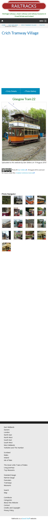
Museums (7, 485)
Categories (8, 500)
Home (3, 25)
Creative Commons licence (24, 173)
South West (8, 442)
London (7, 432)
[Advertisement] (24, 62)
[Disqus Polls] (24, 334)
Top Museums (9, 470)
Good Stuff (26, 518)
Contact (7, 505)
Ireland (6, 458)
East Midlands (13, 25)
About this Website (11, 503)
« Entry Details (11, 91)
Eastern (6, 430)
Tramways (8, 483)
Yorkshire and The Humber (14, 448)
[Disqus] (24, 390)
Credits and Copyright (12, 508)
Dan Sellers (22, 170)
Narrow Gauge (9, 478)
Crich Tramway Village (28, 25)
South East (8, 440)
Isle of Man (8, 460)
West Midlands (9, 445)
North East (8, 435)
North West (8, 437)
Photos (42, 25)
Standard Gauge (10, 475)
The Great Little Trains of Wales (15, 465)
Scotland (7, 452)
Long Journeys (9, 468)
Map (5, 493)
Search (6, 490)
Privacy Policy (9, 510)
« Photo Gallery (30, 91)
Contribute (8, 497)
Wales (6, 455)
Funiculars (7, 480)
